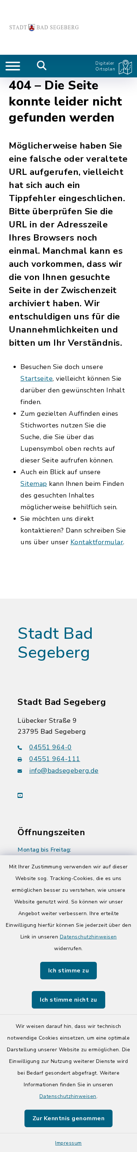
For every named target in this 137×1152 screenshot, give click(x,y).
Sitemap (33, 483)
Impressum (68, 1143)
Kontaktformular (97, 542)
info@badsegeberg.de (64, 770)
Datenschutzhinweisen (88, 936)
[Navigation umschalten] (13, 66)
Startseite (36, 378)
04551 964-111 (54, 758)
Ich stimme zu (68, 971)
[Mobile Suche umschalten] (41, 66)
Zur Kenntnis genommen (69, 1118)
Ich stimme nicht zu (68, 1000)
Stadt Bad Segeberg (55, 643)
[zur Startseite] (44, 27)
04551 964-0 (50, 747)
